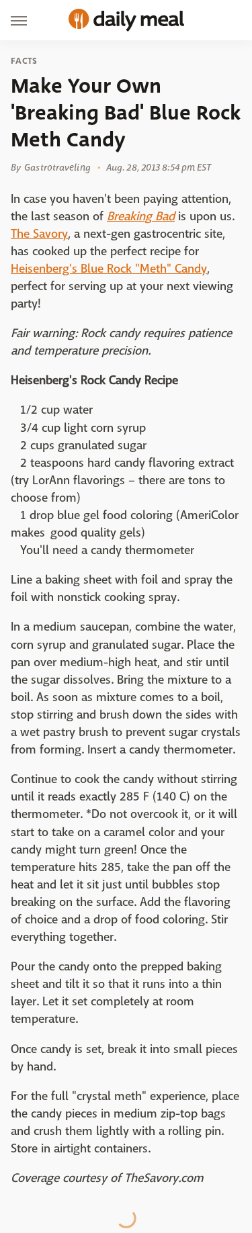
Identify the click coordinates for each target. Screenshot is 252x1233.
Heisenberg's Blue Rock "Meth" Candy (109, 269)
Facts (24, 61)
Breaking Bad (141, 216)
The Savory (39, 234)
